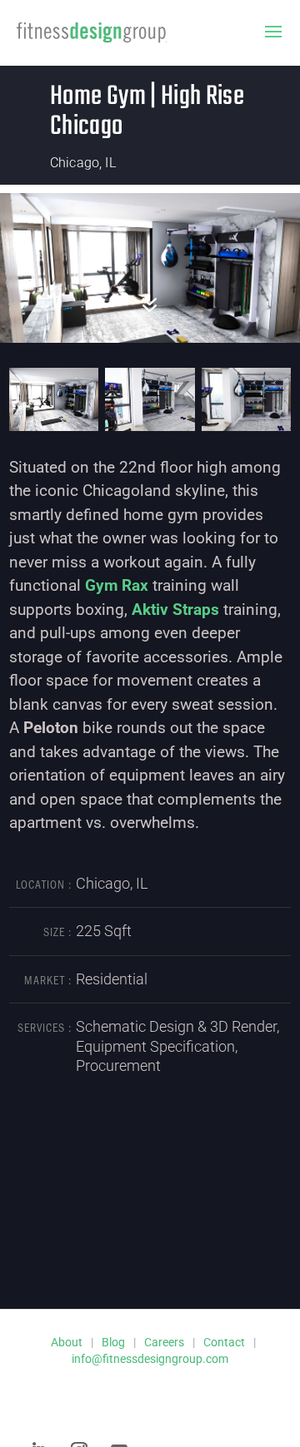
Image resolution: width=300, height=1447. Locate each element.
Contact (224, 1342)
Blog (113, 1342)
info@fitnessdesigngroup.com (150, 1358)
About (66, 1342)
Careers (164, 1342)
